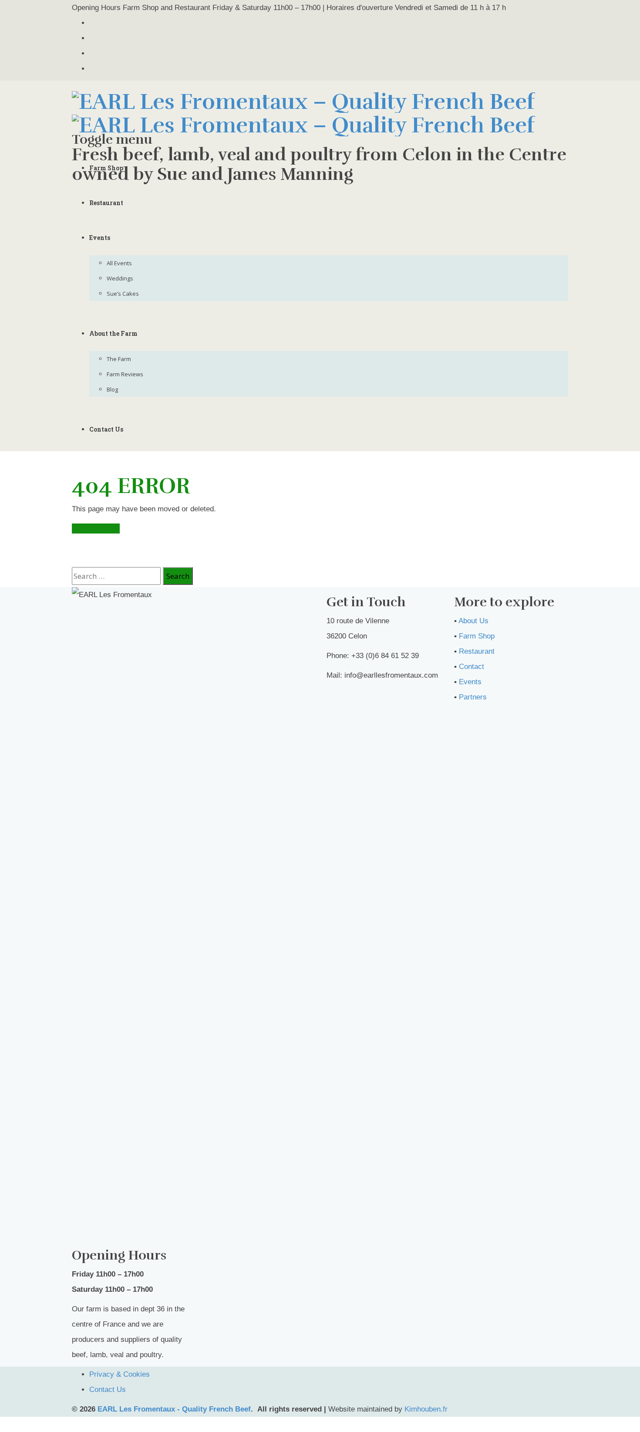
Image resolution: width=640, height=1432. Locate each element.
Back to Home (96, 528)
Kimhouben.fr (426, 1409)
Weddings (120, 278)
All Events (119, 263)
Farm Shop (106, 168)
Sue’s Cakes (123, 293)
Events (99, 237)
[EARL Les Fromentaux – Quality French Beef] (303, 112)
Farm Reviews (125, 374)
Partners (473, 697)
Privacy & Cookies (119, 1374)
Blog (112, 389)
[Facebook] (92, 38)
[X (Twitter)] (92, 23)
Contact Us (106, 429)
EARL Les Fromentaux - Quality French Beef (174, 1409)
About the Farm (113, 333)
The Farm (119, 359)
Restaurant (106, 203)
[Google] (92, 53)
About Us (473, 621)
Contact (471, 666)
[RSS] (92, 68)
